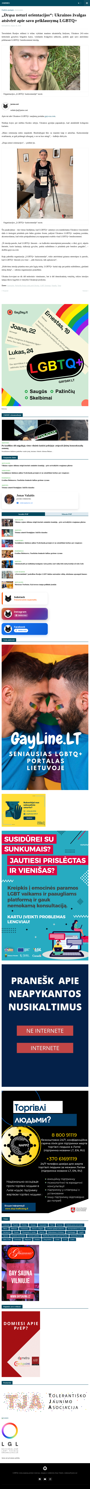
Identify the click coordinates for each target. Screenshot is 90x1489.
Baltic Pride (7, 1239)
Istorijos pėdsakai (34, 1236)
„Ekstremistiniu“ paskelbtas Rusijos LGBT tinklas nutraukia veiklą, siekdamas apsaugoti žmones (51, 574)
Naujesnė (5, 291)
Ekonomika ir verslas (29, 1232)
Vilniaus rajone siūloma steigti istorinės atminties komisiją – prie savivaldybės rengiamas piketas (37, 465)
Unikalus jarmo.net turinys (74, 1225)
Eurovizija (17, 1239)
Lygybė (81, 1232)
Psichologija (71, 1232)
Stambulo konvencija (18, 1236)
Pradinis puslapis (8, 10)
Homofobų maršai (76, 1236)
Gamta (72, 1239)
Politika (24, 1225)
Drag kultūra (47, 1239)
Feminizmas (24, 1228)
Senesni (85, 291)
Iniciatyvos (6, 1232)
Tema (59, 285)
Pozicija (59, 1225)
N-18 (65, 1239)
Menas (5, 1228)
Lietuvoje (6, 1225)
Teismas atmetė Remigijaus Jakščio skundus (18, 488)
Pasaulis (54, 285)
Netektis (37, 1239)
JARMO (6, 3)
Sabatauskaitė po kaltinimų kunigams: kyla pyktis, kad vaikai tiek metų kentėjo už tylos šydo (49, 564)
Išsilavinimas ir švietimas (56, 1232)
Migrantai (28, 1239)
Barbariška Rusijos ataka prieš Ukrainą (27, 285)
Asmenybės (19, 10)
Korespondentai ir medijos (76, 1228)
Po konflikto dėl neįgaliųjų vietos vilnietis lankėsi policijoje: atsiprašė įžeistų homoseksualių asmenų (42, 447)
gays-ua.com (50, 116)
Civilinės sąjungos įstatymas (55, 1228)
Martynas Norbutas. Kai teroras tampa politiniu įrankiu (35, 584)
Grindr (57, 1239)
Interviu (41, 1232)
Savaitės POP (23, 514)
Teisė (51, 1225)
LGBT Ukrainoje (45, 285)
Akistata (33, 1225)
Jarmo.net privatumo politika (11, 1458)
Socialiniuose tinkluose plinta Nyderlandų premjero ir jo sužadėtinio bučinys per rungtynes (35, 473)
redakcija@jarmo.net (26, 503)
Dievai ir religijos (37, 1228)
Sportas (5, 1236)
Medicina (14, 1228)
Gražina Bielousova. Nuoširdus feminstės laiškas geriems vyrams (25, 480)
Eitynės (16, 1232)
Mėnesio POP (67, 514)
